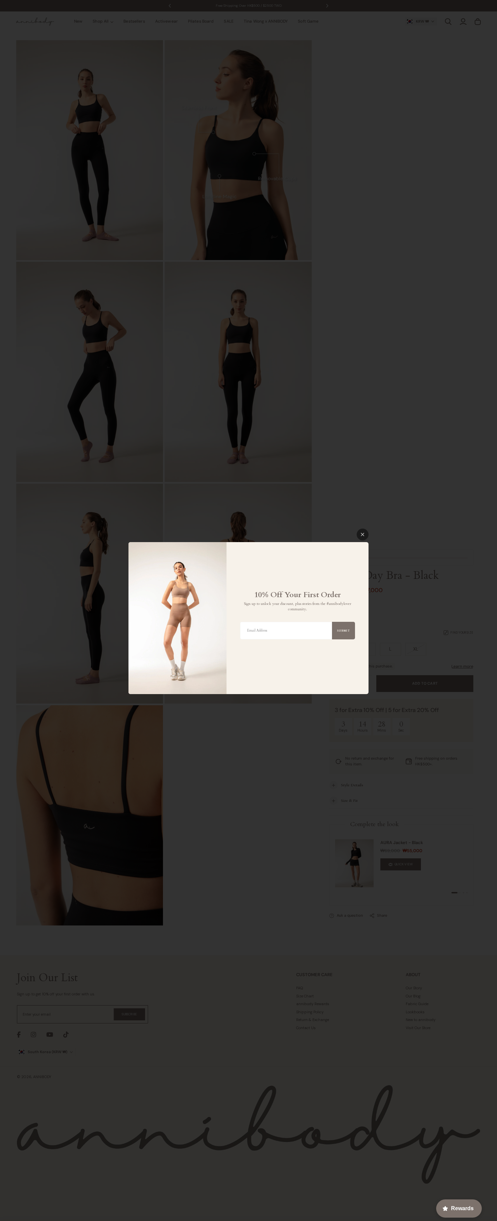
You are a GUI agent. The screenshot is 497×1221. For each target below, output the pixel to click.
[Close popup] (363, 534)
